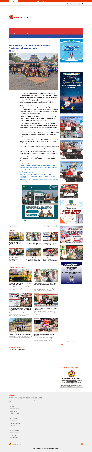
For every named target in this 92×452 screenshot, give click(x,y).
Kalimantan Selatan (14, 413)
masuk (15, 349)
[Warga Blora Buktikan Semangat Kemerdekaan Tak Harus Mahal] (16, 252)
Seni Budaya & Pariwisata (15, 33)
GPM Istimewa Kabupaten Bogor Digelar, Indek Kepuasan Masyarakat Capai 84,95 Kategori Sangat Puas (38, 168)
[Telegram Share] (54, 226)
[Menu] (10, 4)
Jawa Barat (13, 435)
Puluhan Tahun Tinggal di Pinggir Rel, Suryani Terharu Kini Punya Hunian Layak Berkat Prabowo (31, 1)
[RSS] (82, 444)
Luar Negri (17, 36)
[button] (79, 4)
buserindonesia (15, 50)
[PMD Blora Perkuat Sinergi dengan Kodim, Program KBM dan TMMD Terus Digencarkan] (33, 252)
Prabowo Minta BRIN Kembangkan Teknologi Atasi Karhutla (76, 1)
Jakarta (12, 404)
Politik (61, 30)
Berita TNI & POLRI (22, 30)
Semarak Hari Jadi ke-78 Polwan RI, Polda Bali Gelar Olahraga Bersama (37, 165)
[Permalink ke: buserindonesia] (10, 51)
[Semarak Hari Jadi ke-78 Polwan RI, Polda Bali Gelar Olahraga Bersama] (16, 236)
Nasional (41, 30)
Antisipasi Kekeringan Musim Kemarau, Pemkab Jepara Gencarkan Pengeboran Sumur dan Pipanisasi (39, 180)
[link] (40, 203)
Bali (11, 428)
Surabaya (12, 420)
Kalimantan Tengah (14, 408)
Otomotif (32, 33)
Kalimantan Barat (14, 411)
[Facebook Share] (45, 226)
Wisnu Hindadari (14, 437)
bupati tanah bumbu (15, 423)
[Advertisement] (57, 17)
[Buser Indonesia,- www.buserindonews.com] (19, 17)
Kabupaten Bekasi (14, 432)
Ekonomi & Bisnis (69, 30)
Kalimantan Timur (14, 416)
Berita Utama (12, 30)
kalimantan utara (14, 425)
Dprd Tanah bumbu (14, 418)
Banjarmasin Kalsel (14, 430)
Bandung (12, 406)
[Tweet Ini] (48, 226)
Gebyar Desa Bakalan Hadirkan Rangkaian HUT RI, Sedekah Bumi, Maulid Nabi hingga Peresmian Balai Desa (39, 171)
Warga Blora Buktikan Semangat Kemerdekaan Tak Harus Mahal (35, 174)
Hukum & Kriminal (33, 30)
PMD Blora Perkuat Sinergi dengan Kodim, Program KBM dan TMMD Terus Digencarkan (37, 177)
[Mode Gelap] (82, 4)
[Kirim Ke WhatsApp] (57, 226)
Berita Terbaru (54, 30)
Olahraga (26, 33)
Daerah (47, 30)
